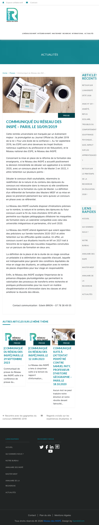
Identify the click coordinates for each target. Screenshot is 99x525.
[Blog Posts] (42, 415)
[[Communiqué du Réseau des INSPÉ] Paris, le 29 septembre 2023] (14, 337)
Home (5, 73)
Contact (33, 2)
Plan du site (45, 515)
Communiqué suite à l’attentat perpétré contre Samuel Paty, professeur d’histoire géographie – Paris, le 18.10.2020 (62, 366)
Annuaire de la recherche (13, 483)
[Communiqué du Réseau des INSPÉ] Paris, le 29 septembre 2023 (13, 355)
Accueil (85, 219)
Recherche (67, 33)
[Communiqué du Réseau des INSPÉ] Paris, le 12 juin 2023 (38, 353)
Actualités (88, 33)
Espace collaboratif (14, 2)
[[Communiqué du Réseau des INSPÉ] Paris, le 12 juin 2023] (38, 337)
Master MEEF (56, 33)
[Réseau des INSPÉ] (12, 15)
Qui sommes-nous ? (15, 454)
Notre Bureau (12, 461)
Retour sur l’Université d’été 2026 (87, 90)
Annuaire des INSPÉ (14, 467)
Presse (12, 73)
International (77, 33)
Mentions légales (63, 515)
